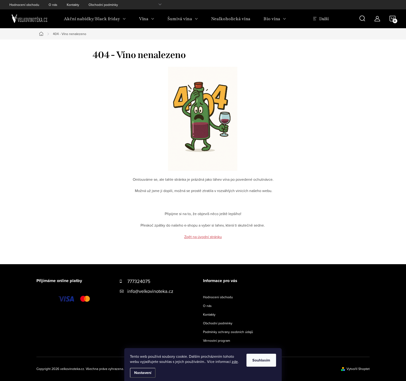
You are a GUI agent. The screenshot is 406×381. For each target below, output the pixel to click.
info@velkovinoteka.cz (150, 291)
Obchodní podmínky (103, 4)
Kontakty (73, 4)
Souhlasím (261, 360)
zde (235, 361)
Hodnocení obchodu (24, 4)
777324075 (138, 281)
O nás (53, 4)
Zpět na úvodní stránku (203, 236)
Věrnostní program (216, 340)
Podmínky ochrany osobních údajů (228, 332)
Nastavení (142, 372)
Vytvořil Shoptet (358, 368)
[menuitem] (95, 18)
